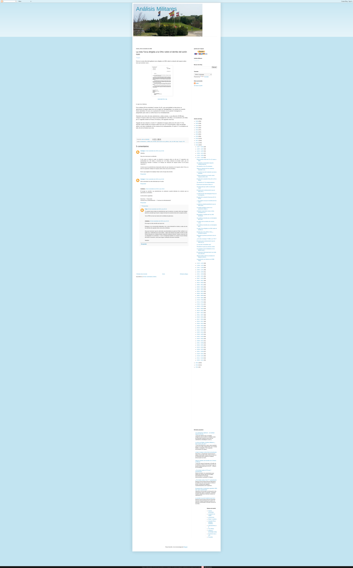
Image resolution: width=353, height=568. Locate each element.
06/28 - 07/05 (200, 306)
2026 (197, 121)
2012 (197, 367)
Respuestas (145, 206)
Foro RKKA (211, 528)
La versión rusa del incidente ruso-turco (205, 498)
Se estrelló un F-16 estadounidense (206, 182)
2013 (197, 365)
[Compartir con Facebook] (158, 139)
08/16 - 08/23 (200, 291)
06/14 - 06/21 (200, 310)
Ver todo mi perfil (198, 85)
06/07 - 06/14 (200, 312)
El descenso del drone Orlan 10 (205, 184)
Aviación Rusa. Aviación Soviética (212, 522)
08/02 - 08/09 (200, 295)
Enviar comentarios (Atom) (149, 276)
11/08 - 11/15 (200, 265)
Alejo (146, 209)
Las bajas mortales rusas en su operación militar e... (204, 208)
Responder (143, 174)
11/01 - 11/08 (200, 267)
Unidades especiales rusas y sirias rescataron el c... (205, 211)
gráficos (167, 141)
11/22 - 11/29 (200, 157)
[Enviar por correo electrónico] (153, 139)
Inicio (163, 274)
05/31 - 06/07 (200, 315)
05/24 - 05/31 (200, 317)
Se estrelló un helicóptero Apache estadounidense (205, 163)
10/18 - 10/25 (200, 272)
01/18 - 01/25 (200, 355)
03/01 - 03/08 (200, 343)
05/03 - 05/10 (200, 323)
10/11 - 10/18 (200, 274)
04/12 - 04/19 (200, 330)
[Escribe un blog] (155, 139)
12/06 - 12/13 (200, 153)
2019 (197, 136)
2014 (197, 362)
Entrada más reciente (142, 274)
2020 (197, 134)
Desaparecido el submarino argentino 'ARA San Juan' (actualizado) (206, 489)
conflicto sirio (150, 141)
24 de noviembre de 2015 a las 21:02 (159, 221)
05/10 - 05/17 (200, 321)
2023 (197, 127)
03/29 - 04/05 (200, 334)
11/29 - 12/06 (200, 155)
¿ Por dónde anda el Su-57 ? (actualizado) (206, 480)
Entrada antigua (184, 274)
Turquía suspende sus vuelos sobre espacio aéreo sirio (206, 176)
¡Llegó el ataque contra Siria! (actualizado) (206, 452)
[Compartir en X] (157, 139)
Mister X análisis (212, 519)
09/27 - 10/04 (200, 278)
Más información (208, 567)
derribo (154, 141)
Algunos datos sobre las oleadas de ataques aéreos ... (206, 256)
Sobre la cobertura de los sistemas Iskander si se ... (205, 169)
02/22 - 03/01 (200, 345)
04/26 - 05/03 (200, 325)
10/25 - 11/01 (200, 269)
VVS (184, 141)
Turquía (180, 141)
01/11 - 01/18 (200, 358)
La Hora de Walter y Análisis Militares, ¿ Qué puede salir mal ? (205, 443)
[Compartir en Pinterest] (160, 139)
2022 (197, 129)
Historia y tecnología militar (212, 531)
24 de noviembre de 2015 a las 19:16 (154, 151)
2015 (197, 145)
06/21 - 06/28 (200, 308)
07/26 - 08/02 (200, 297)
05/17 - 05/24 (200, 319)
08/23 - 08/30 (200, 289)
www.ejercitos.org (162, 99)
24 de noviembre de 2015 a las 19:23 (155, 189)
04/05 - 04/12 (200, 332)
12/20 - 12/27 (200, 149)
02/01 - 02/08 (200, 351)
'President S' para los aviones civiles (206, 246)
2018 (197, 138)
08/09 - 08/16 (200, 293)
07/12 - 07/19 (200, 302)
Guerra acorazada (211, 511)
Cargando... (197, 60)
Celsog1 (142, 151)
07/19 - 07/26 (200, 300)
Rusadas (210, 537)
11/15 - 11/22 (200, 263)
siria (170, 141)
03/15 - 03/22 (200, 338)
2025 (197, 123)
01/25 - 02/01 (200, 353)
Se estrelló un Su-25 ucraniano (204, 166)
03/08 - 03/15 (200, 340)
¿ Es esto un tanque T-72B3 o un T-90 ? (206, 239)
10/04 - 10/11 (200, 276)
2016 (197, 142)
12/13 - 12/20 (200, 151)
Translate (206, 76)
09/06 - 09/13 (200, 284)
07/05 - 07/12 (200, 304)
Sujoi (177, 141)
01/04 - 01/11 (200, 360)
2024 (197, 125)
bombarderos (143, 141)
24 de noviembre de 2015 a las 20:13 (157, 209)
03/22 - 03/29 (200, 336)
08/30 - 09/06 (200, 287)
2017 (197, 140)
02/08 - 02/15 (200, 349)
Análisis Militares (156, 9)
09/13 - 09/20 (200, 282)
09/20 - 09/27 (200, 280)
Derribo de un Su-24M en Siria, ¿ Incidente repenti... (205, 232)
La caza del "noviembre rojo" (204, 244)
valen (197, 83)
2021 (197, 132)
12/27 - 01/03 (200, 146)
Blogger (185, 547)
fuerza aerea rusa (161, 141)
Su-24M (173, 141)
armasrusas (211, 517)
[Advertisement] (180, 41)
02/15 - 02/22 (200, 347)
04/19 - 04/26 (200, 327)
